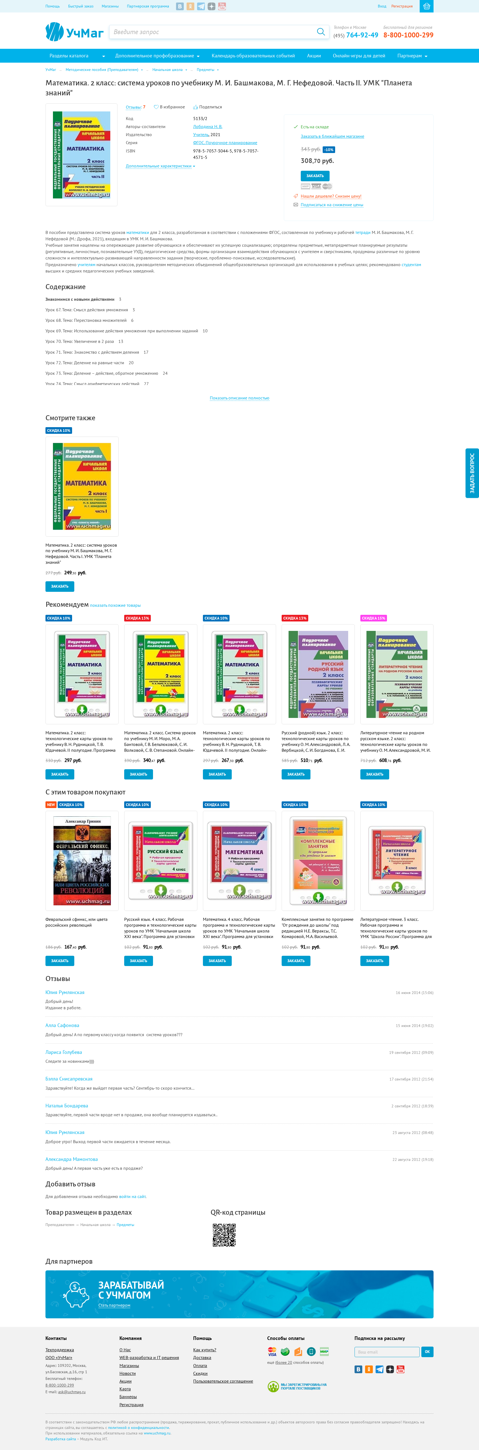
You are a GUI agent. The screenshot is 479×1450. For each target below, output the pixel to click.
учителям (86, 264)
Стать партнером (114, 1305)
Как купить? (204, 1349)
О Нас (125, 1349)
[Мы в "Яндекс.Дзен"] (211, 6)
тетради (363, 232)
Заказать (315, 175)
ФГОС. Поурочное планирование (225, 142)
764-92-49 (355, 34)
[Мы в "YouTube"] (222, 6)
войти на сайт (132, 1196)
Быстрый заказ (80, 6)
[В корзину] (427, 6)
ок (427, 1351)
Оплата (200, 1365)
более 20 (284, 1362)
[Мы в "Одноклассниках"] (190, 6)
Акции (125, 1381)
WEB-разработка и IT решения (149, 1357)
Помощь (52, 6)
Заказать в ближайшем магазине (332, 136)
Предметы (125, 1224)
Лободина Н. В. (207, 126)
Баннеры (128, 1396)
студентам (411, 264)
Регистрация (402, 6)
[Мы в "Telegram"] (201, 6)
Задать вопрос (472, 473)
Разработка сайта (60, 1438)
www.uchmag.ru (157, 1433)
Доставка (202, 1357)
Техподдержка (59, 1349)
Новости (127, 1373)
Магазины (110, 6)
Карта (125, 1389)
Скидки (200, 1373)
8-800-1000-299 (408, 34)
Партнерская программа (148, 6)
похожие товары (115, 605)
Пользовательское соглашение (223, 1381)
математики (137, 232)
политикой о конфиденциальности (138, 1427)
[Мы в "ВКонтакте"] (180, 6)
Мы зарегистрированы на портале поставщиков (297, 1386)
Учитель (200, 134)
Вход (382, 6)
